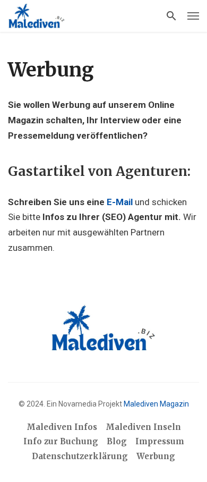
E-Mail (120, 202)
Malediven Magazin (156, 404)
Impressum (159, 441)
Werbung (155, 456)
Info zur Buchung (60, 441)
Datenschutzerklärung (80, 456)
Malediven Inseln (143, 427)
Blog (117, 441)
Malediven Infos (62, 427)
